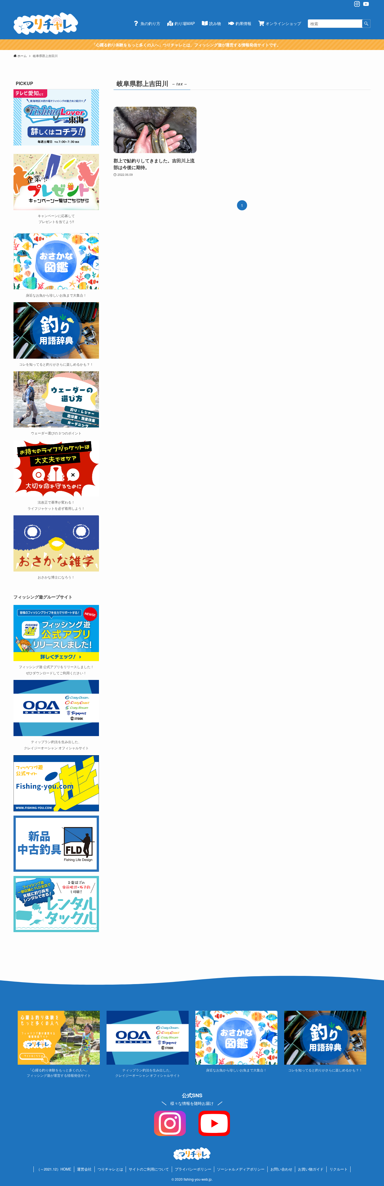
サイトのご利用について (149, 1169)
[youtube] (366, 4)
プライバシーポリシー (193, 1169)
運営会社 (84, 1169)
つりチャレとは (110, 1169)
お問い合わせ (281, 1169)
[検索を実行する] (366, 23)
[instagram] (357, 4)
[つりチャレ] (45, 23)
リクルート (338, 1169)
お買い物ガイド (311, 1169)
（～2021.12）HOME (54, 1169)
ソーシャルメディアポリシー (241, 1169)
